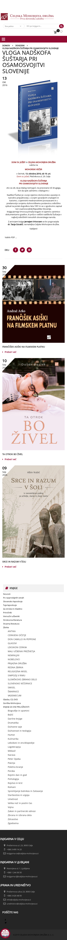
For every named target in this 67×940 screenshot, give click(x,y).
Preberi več (10, 351)
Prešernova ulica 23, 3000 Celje (21, 891)
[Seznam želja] (61, 32)
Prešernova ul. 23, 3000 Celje (20, 845)
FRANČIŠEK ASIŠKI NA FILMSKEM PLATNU (23, 346)
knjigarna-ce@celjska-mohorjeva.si (22, 853)
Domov (6, 45)
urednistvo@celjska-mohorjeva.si (22, 903)
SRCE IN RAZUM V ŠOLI (14, 561)
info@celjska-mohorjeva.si (19, 899)
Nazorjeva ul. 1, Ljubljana (18, 868)
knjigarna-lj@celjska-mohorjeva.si (22, 876)
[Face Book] (5, 920)
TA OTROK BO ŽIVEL (12, 454)
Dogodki (20, 45)
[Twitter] (6, 922)
